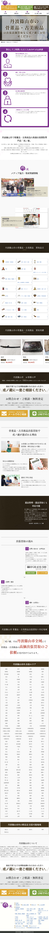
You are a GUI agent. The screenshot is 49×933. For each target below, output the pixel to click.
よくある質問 (42, 904)
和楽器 (39, 923)
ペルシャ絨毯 (30, 922)
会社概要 (26, 926)
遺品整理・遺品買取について (35, 523)
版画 (39, 913)
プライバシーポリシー (20, 927)
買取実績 (18, 904)
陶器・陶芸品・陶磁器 (20, 913)
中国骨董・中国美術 (19, 908)
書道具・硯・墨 (18, 920)
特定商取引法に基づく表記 (33, 927)
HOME (17, 903)
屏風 (39, 922)
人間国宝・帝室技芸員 (43, 918)
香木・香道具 (30, 923)
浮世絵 (16, 917)
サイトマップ (33, 926)
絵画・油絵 (29, 910)
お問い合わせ (18, 926)
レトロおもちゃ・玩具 (20, 922)
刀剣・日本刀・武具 (31, 908)
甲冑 (16, 910)
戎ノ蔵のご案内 (25, 904)
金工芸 (16, 918)
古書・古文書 (30, 920)
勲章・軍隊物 (41, 920)
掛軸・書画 (40, 908)
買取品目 (18, 907)
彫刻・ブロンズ (30, 917)
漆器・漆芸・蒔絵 (19, 923)
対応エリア (34, 904)
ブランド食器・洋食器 (31, 918)
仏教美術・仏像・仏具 (43, 917)
